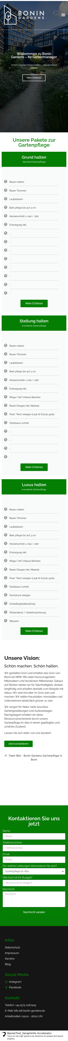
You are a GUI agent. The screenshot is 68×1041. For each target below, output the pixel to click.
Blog (8, 964)
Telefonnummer (13, 842)
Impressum (12, 953)
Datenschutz (12, 947)
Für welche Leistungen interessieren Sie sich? (30, 866)
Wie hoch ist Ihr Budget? (18, 877)
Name (7, 831)
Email (6, 854)
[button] (63, 15)
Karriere (10, 958)
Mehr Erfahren (34, 78)
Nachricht (8, 889)
